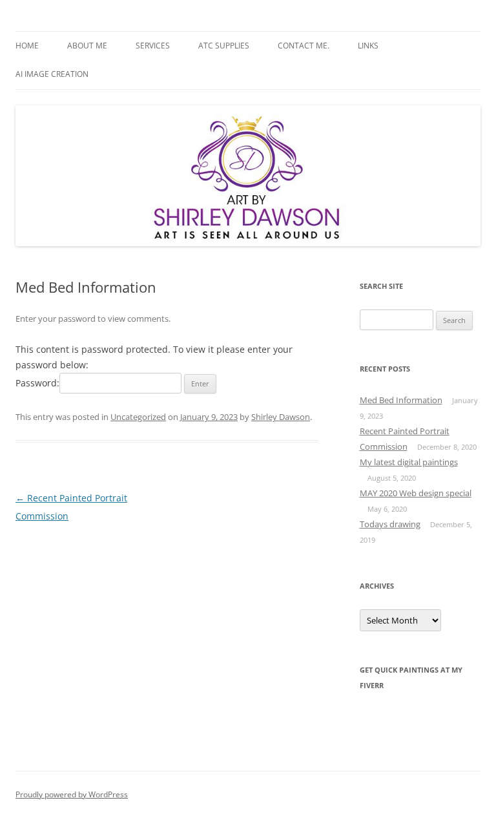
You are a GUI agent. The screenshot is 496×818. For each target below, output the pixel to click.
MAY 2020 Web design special (415, 493)
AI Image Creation (52, 73)
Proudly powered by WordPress (72, 794)
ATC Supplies (223, 45)
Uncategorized (138, 417)
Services (153, 45)
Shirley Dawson (280, 417)
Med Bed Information (401, 400)
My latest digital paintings (409, 462)
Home (27, 45)
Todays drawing (390, 524)
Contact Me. (303, 45)
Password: (37, 383)
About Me (87, 45)
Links (368, 45)
